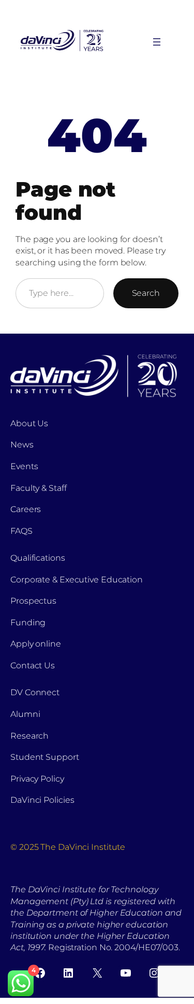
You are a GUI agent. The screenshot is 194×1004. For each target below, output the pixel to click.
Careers (25, 509)
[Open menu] (157, 42)
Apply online (35, 644)
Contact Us (32, 665)
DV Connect (34, 692)
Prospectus (33, 601)
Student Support (44, 757)
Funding (28, 622)
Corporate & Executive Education (76, 580)
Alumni (25, 714)
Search (146, 293)
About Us (29, 423)
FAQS (21, 531)
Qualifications (37, 558)
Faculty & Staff (38, 488)
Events (24, 466)
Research (29, 736)
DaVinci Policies (42, 800)
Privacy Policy (37, 779)
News (22, 444)
